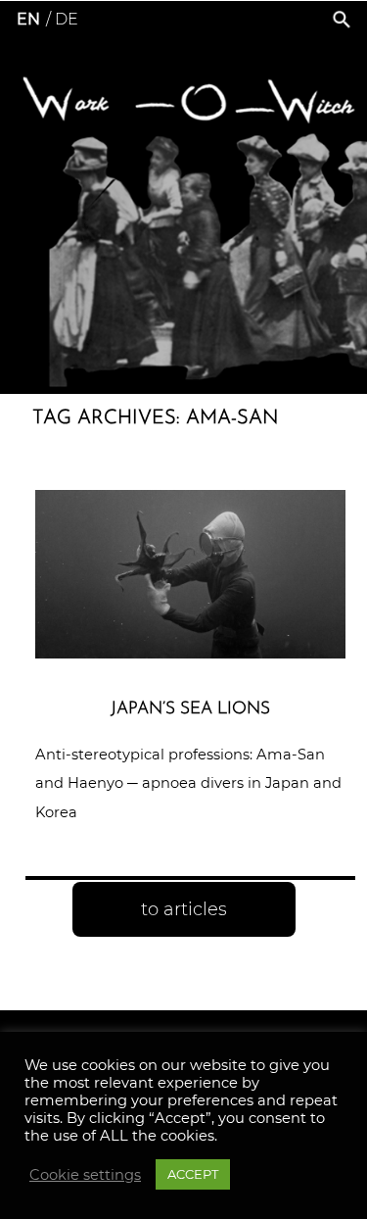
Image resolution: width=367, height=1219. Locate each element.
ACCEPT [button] (192, 1174)
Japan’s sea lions (190, 709)
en (28, 19)
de (66, 19)
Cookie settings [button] (85, 1175)
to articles (184, 909)
